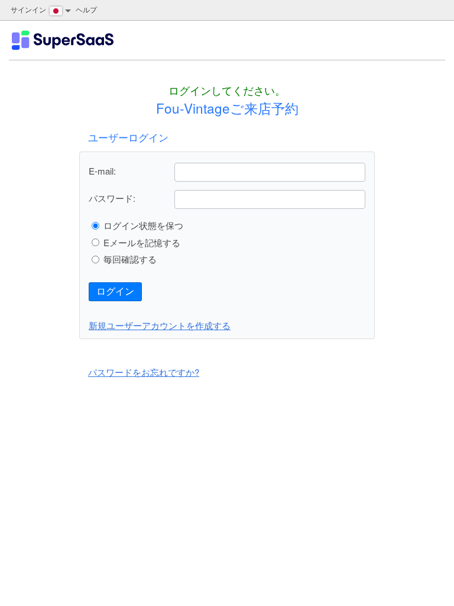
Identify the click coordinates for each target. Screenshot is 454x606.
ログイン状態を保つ (143, 225)
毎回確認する (130, 258)
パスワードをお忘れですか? (143, 372)
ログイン (115, 291)
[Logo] (63, 40)
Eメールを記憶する (141, 242)
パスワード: (112, 198)
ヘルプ (86, 9)
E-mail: (102, 170)
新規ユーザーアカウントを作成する (160, 325)
